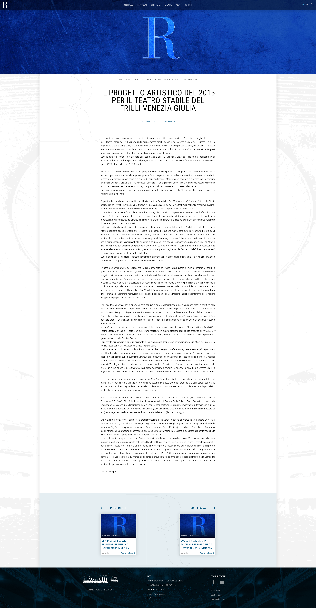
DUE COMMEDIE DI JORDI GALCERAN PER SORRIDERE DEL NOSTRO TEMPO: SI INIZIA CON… (197, 544)
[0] (307, 5)
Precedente (118, 508)
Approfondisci (127, 553)
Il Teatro (168, 5)
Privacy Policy (216, 590)
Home (121, 79)
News (178, 5)
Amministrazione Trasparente (100, 590)
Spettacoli (128, 5)
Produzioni (142, 5)
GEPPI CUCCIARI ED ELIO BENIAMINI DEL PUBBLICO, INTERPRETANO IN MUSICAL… (116, 544)
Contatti (188, 5)
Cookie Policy (216, 595)
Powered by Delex (218, 599)
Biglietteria (155, 5)
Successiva (198, 508)
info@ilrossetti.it (159, 594)
